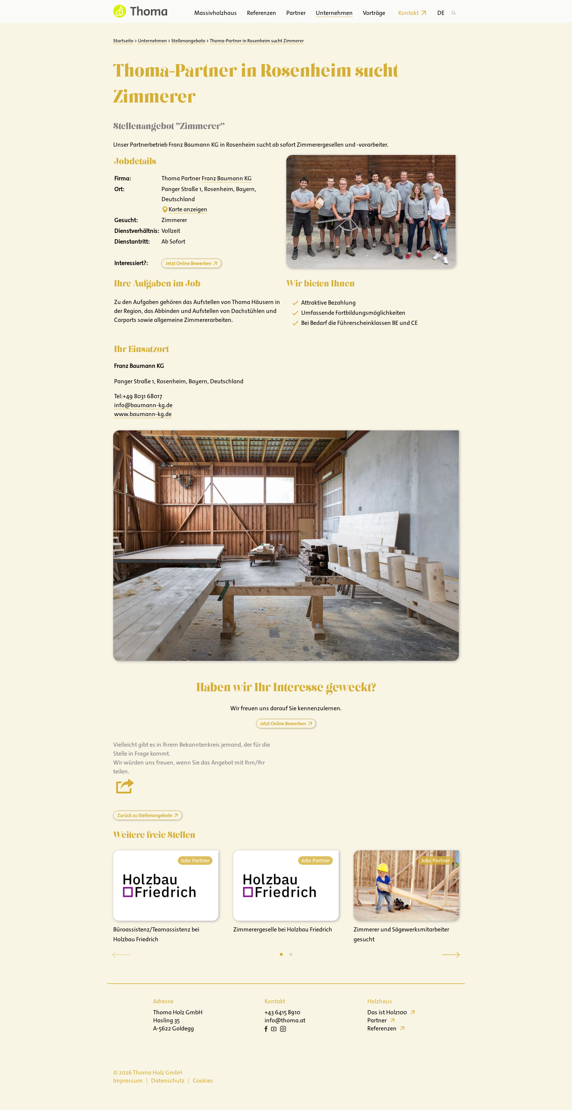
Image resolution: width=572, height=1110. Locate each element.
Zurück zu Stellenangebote (144, 815)
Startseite (123, 41)
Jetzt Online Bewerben (189, 263)
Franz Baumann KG (227, 178)
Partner (296, 13)
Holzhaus (379, 1001)
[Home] (140, 11)
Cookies (203, 1080)
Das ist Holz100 (387, 1012)
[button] (281, 954)
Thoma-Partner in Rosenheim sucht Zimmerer (257, 41)
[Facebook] (266, 1030)
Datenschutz (167, 1080)
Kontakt (408, 13)
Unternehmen (334, 13)
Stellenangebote (188, 41)
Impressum (128, 1080)
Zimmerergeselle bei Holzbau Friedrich (282, 929)
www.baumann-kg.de (143, 414)
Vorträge (374, 13)
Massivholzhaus (215, 13)
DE (440, 13)
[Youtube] (274, 1030)
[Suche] (453, 11)
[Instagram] (283, 1030)
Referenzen (261, 13)
